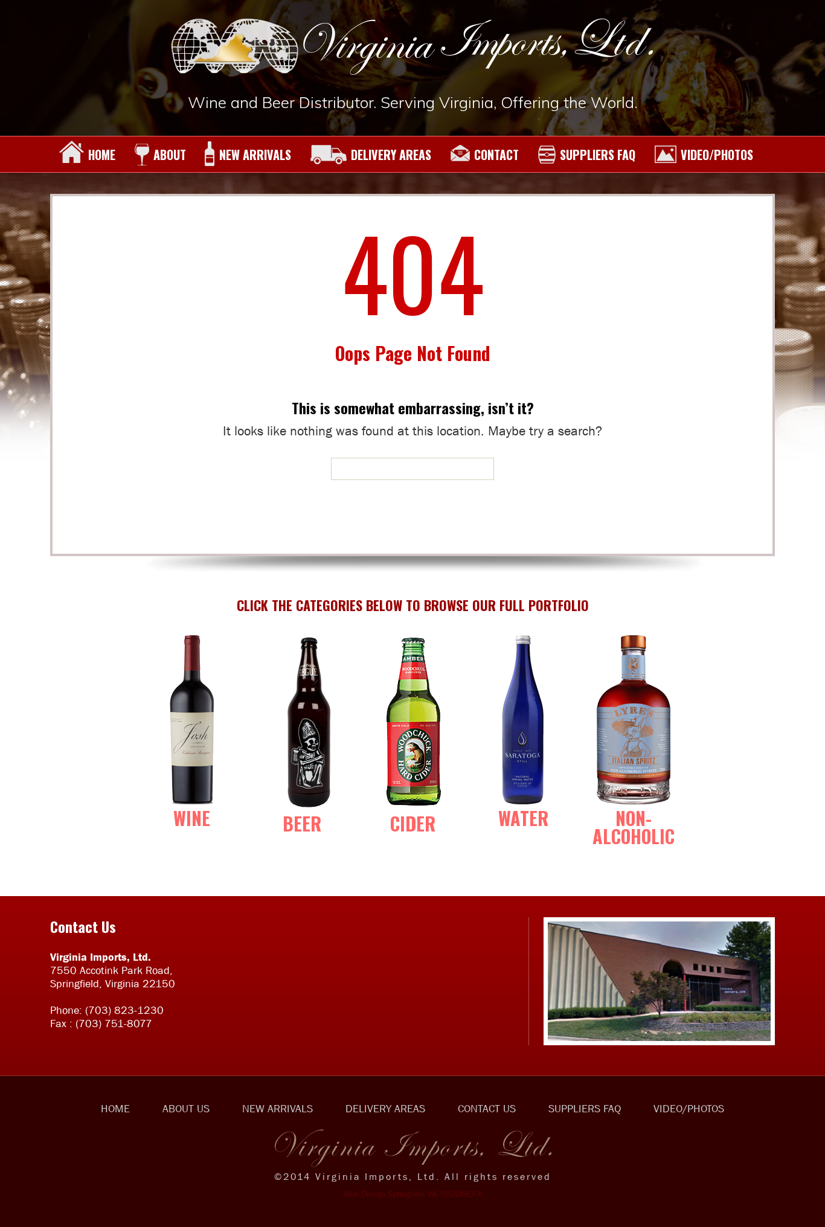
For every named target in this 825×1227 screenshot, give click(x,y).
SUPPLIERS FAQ (597, 155)
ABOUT (169, 155)
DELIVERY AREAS (391, 155)
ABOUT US (186, 1109)
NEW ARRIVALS (255, 155)
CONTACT (496, 155)
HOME (101, 155)
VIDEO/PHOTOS (717, 155)
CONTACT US (487, 1109)
